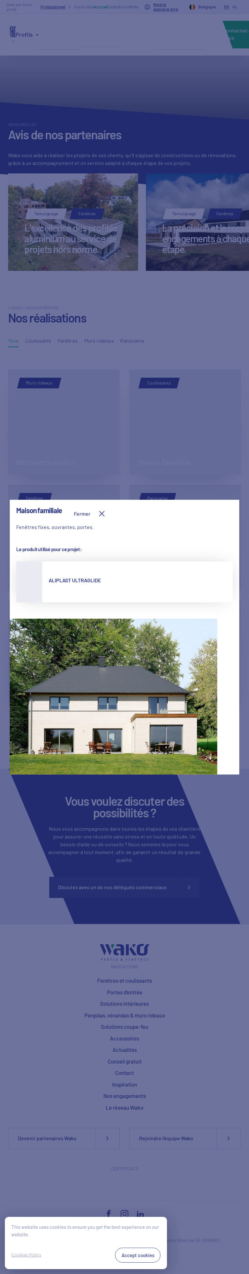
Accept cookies (138, 1255)
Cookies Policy (26, 1254)
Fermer (82, 513)
